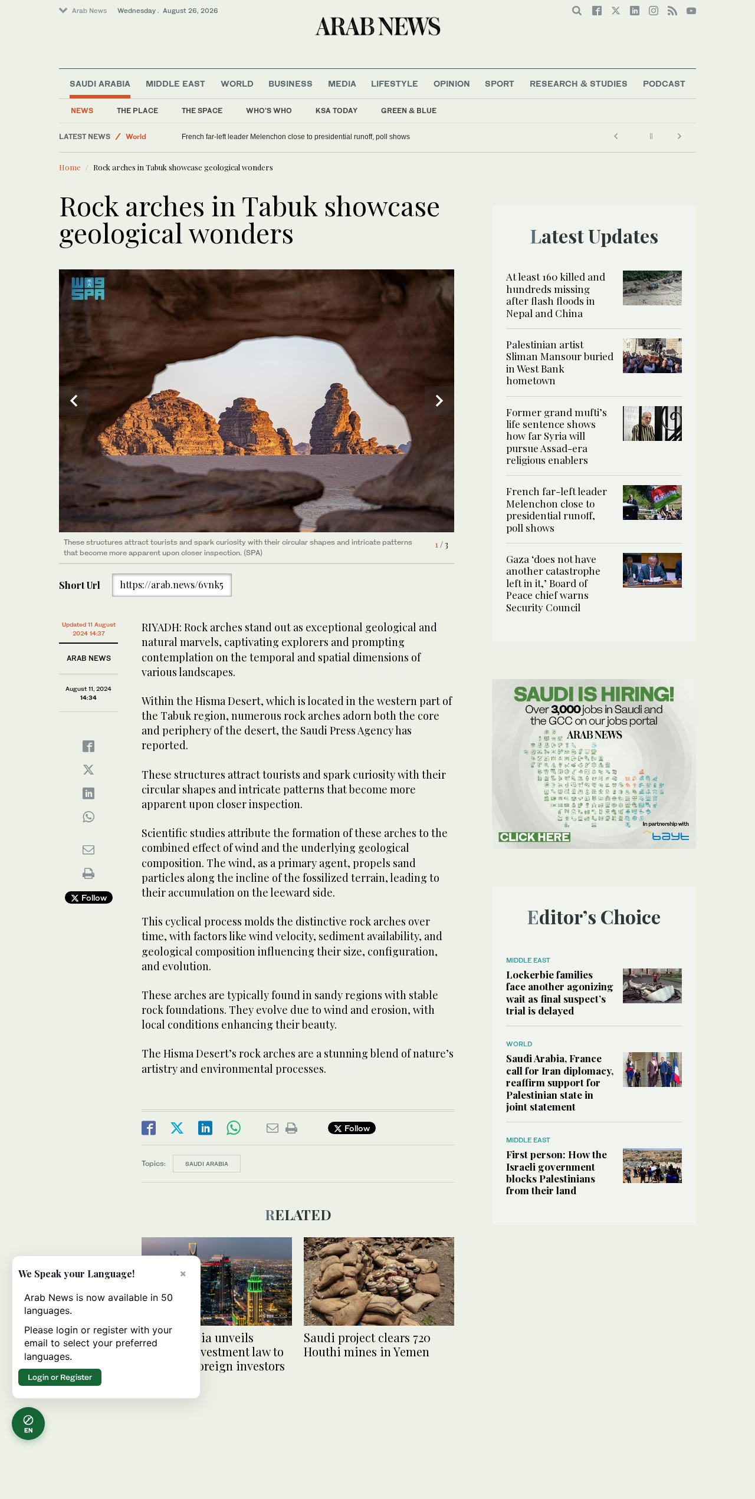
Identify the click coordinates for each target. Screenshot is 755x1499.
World (237, 83)
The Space (202, 110)
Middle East (175, 83)
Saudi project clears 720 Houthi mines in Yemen (367, 1344)
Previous (73, 401)
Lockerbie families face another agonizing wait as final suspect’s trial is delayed (559, 992)
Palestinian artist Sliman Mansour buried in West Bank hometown (559, 362)
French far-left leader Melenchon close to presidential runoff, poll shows (435, 137)
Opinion (452, 83)
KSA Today (336, 110)
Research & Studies (579, 83)
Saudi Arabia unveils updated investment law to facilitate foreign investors (213, 1351)
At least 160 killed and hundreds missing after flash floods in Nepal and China (555, 294)
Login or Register (60, 1377)
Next (439, 401)
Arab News (89, 10)
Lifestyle (394, 83)
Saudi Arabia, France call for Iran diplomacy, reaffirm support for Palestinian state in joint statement (559, 1082)
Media (342, 83)
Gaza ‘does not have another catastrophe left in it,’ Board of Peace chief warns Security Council (280, 137)
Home (70, 167)
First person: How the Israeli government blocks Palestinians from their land (556, 1172)
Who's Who (269, 110)
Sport (499, 83)
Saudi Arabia (100, 83)
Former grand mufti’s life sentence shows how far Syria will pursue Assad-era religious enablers (556, 436)
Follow (93, 897)
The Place (137, 110)
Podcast (664, 83)
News (82, 110)
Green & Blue (408, 110)
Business (290, 83)
